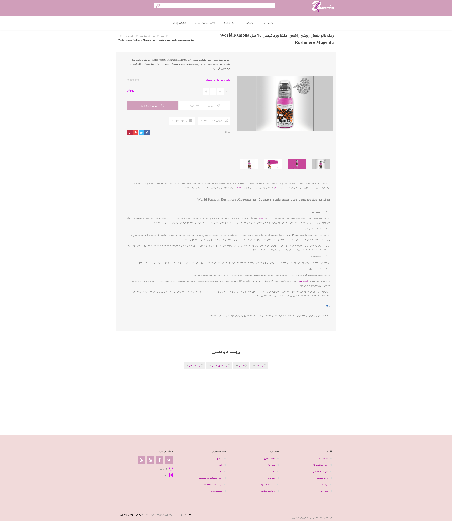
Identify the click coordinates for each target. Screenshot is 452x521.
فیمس (241, 365)
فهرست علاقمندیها (268, 484)
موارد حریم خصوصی (320, 471)
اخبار (220, 465)
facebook (147, 132)
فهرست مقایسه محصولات (212, 484)
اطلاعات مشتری (269, 458)
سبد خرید (271, 478)
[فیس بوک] (159, 460)
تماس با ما (324, 491)
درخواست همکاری (268, 491)
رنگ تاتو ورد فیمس (219, 365)
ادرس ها (271, 465)
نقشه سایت (323, 458)
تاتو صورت (239, 187)
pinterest (135, 132)
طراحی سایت (188, 514)
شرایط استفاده (322, 478)
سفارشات (271, 471)
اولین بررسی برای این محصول (218, 80)
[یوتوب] (150, 460)
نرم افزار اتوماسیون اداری (131, 514)
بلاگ (220, 471)
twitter (141, 132)
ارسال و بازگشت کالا (320, 465)
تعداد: (227, 92)
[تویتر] (169, 460)
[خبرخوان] (141, 460)
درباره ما (325, 484)
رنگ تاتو (277, 187)
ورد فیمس (262, 218)
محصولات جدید (216, 491)
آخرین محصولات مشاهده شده (210, 478)
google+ (130, 132)
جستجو (219, 458)
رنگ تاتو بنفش (303, 281)
